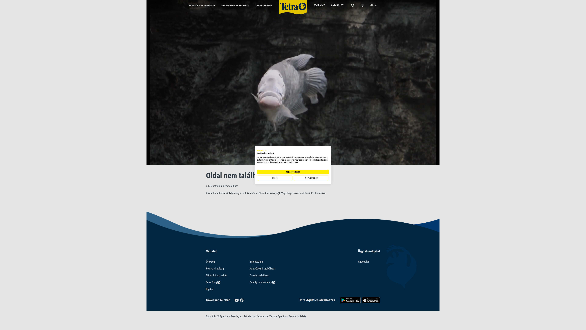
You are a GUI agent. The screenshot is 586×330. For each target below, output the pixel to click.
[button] (262, 150)
